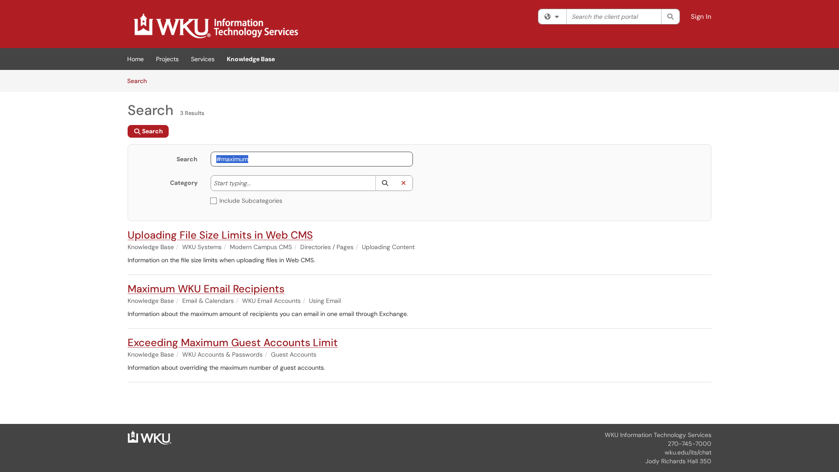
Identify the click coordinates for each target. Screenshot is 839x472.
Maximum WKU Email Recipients (206, 288)
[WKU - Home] (149, 437)
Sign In (701, 16)
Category (184, 183)
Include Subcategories (250, 201)
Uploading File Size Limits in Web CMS (220, 235)
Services (203, 59)
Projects (167, 59)
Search (140, 80)
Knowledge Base (251, 59)
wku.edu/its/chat (688, 452)
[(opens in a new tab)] (215, 26)
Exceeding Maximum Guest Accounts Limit (233, 342)
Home (135, 59)
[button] (384, 183)
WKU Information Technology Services (658, 435)
